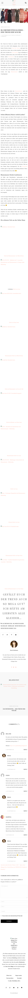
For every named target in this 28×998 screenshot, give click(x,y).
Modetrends (21, 962)
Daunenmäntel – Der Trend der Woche (14, 709)
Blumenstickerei (18, 91)
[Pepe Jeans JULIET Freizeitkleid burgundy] (14, 405)
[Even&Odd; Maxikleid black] (14, 372)
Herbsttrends (11, 56)
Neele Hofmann (16, 35)
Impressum (18, 975)
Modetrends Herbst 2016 (8, 628)
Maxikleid (4, 625)
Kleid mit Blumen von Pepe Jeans (14, 422)
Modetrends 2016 (20, 625)
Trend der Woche (5, 27)
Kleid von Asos (16, 289)
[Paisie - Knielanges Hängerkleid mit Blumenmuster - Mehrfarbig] (14, 505)
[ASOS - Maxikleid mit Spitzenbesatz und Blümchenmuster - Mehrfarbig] (14, 439)
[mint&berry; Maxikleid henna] (14, 339)
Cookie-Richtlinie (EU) (14, 981)
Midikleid (11, 625)
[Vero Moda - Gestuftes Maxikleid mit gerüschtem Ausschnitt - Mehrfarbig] (14, 572)
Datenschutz (9, 978)
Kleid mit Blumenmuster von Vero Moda (14, 588)
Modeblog (14, 957)
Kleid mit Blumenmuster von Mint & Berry (14, 255)
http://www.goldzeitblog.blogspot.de (18, 745)
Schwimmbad (15, 52)
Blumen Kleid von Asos (14, 522)
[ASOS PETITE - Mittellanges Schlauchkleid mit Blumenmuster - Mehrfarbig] (14, 472)
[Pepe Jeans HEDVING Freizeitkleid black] (14, 305)
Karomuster (24, 166)
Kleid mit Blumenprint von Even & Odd (14, 389)
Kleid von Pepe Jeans (14, 322)
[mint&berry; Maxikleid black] (14, 239)
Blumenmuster (14, 71)
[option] (14, 700)
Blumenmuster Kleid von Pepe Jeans (14, 555)
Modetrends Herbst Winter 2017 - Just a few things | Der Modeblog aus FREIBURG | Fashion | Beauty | (14, 867)
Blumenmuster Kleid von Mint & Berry (14, 355)
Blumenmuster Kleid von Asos (14, 455)
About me (9, 975)
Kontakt (19, 978)
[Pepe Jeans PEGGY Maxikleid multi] (14, 538)
